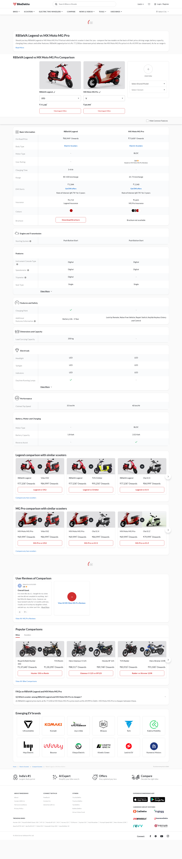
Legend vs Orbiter (91, 489)
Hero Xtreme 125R (120, 822)
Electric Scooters (70, 146)
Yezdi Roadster (93, 822)
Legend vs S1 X (142, 489)
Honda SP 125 (50, 822)
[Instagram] (168, 836)
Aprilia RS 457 (30, 826)
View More (45, 291)
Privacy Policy (18, 808)
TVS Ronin (73, 822)
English (140, 4)
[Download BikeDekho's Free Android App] (157, 799)
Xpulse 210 (82, 822)
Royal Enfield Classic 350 (30, 822)
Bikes (18, 635)
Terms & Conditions (20, 805)
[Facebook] (150, 836)
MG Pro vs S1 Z (142, 543)
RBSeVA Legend (46, 92)
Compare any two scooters (26, 498)
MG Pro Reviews (29, 618)
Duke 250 (40, 826)
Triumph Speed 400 (106, 822)
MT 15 (42, 822)
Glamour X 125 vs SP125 (91, 673)
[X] (156, 836)
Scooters (27, 635)
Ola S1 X (146, 478)
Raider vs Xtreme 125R (142, 673)
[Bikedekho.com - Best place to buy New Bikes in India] (21, 4)
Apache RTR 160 (18, 826)
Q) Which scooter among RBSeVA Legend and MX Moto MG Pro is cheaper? (49, 697)
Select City (162, 12)
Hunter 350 (17, 822)
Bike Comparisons (30, 681)
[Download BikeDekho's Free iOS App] (140, 799)
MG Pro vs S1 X (91, 543)
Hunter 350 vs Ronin (40, 673)
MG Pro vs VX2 (40, 543)
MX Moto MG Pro (90, 92)
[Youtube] (161, 836)
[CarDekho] (140, 811)
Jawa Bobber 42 (64, 826)
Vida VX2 (45, 478)
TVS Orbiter (97, 478)
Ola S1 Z (146, 531)
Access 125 (65, 822)
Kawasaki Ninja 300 (51, 826)
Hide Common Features (158, 121)
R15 (58, 822)
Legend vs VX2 (39, 489)
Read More (20, 48)
